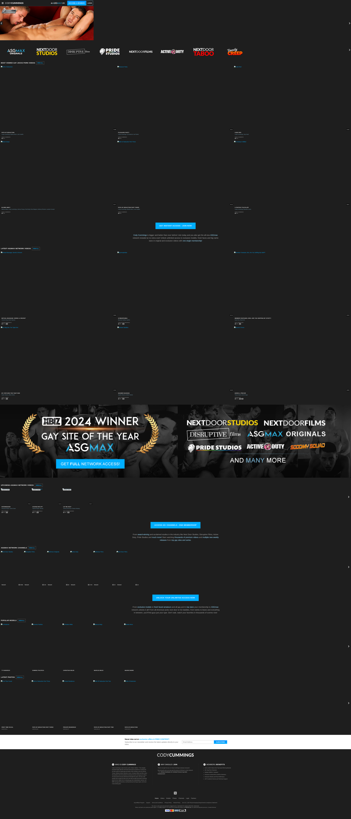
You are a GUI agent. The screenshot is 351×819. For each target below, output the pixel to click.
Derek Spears (11, 320)
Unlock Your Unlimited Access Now (175, 598)
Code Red (238, 132)
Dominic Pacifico (38, 670)
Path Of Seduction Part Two (104, 727)
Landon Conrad (50, 209)
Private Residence (69, 727)
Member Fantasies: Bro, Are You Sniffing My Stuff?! (253, 318)
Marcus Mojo (5, 209)
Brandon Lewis (247, 209)
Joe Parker (136, 134)
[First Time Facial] (16, 703)
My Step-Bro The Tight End (11, 393)
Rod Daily (27, 209)
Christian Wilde (68, 670)
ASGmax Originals (7, 322)
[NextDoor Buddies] (266, 51)
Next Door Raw (239, 322)
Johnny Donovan (67, 508)
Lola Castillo (20, 134)
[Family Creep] (234, 51)
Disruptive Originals (124, 322)
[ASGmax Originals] (15, 52)
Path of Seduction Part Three (128, 207)
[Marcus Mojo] (108, 646)
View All (40, 63)
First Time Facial (7, 727)
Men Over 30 (5, 511)
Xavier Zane (13, 508)
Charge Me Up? (37, 506)
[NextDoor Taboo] (203, 51)
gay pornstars (127, 771)
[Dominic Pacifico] (47, 646)
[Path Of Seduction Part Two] (108, 703)
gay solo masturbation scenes (136, 780)
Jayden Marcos (122, 395)
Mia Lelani (144, 773)
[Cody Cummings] (175, 755)
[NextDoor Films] (140, 51)
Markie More (13, 134)
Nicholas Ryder (5, 508)
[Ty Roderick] (16, 646)
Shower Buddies (124, 393)
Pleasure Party (123, 132)
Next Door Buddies (123, 397)
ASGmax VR (238, 397)
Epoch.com (143, 807)
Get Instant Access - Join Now (175, 226)
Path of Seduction (8, 132)
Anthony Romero (42, 209)
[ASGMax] (14, 3)
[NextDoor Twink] (329, 51)
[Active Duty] (172, 51)
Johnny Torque (21, 209)
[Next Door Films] (128, 567)
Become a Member (77, 3)
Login (90, 3)
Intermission (6, 506)
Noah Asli (242, 320)
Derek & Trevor (240, 393)
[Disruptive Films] (78, 51)
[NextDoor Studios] (46, 51)
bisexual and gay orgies (135, 781)
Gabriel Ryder (35, 508)
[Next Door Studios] (12, 567)
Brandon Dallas (122, 320)
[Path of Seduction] (139, 703)
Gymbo (128, 320)
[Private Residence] (78, 703)
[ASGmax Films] (104, 567)
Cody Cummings (6, 134)
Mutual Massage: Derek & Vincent (14, 318)
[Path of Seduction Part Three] (47, 703)
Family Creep (5, 397)
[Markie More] (139, 646)
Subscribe (220, 742)
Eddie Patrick (129, 395)
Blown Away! (6, 207)
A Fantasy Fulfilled (242, 207)
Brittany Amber (119, 773)
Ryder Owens (5, 395)
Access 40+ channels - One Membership (175, 525)
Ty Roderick (130, 134)
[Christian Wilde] (78, 646)
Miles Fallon (12, 395)
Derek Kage (245, 395)
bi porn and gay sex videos (140, 775)
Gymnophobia (123, 318)
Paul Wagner (34, 209)
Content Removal (212, 807)
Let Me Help (67, 506)
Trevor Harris (238, 395)
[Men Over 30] (297, 51)
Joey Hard (246, 134)
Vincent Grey (5, 320)
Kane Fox (237, 320)
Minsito (41, 508)
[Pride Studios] (109, 51)
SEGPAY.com (188, 807)
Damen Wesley (76, 508)
